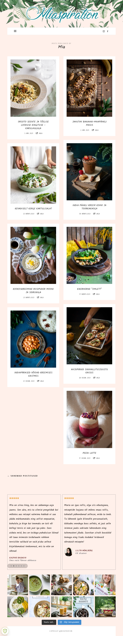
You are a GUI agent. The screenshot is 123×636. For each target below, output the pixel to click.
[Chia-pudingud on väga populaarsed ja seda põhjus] (17, 606)
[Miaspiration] (61, 12)
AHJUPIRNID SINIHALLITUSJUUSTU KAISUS (89, 371)
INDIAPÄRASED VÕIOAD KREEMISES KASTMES (33, 374)
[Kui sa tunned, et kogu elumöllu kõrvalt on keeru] (39, 585)
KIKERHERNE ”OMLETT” (89, 289)
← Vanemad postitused (22, 475)
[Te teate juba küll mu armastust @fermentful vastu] (61, 606)
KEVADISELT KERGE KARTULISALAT (33, 209)
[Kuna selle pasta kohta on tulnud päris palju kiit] (39, 606)
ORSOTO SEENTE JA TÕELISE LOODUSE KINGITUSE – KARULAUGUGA (33, 125)
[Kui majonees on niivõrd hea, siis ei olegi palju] (83, 585)
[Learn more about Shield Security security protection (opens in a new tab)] (5, 631)
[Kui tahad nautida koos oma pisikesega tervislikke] (105, 585)
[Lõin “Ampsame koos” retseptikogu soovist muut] (17, 585)
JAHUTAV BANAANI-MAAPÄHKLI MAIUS (89, 123)
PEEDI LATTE (89, 453)
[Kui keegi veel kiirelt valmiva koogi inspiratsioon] (105, 606)
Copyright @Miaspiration (60, 631)
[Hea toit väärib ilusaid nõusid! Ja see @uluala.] (61, 585)
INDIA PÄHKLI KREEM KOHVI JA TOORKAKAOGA (89, 207)
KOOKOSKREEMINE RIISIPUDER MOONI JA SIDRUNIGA (33, 290)
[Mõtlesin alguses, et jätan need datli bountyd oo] (83, 606)
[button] (11, 565)
